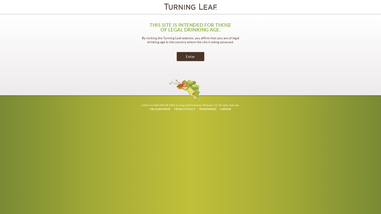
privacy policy (184, 109)
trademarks (207, 109)
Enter (190, 56)
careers (225, 109)
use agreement (160, 109)
